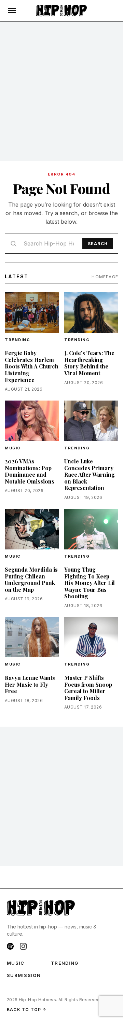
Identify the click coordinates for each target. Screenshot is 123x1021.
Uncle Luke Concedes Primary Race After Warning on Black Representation (89, 474)
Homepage (105, 276)
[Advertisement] (61, 91)
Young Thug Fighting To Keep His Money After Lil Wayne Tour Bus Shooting (89, 583)
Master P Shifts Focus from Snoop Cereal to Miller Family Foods (88, 687)
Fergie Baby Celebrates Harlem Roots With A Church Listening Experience (31, 366)
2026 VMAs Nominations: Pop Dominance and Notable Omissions (29, 471)
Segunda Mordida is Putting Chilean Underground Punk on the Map (31, 579)
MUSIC (16, 963)
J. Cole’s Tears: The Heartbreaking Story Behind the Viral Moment (89, 363)
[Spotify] (10, 946)
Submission (24, 975)
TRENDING (17, 339)
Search (98, 243)
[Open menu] (11, 10)
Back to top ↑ (27, 1009)
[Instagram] (23, 946)
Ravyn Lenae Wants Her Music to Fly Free (30, 684)
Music (13, 448)
